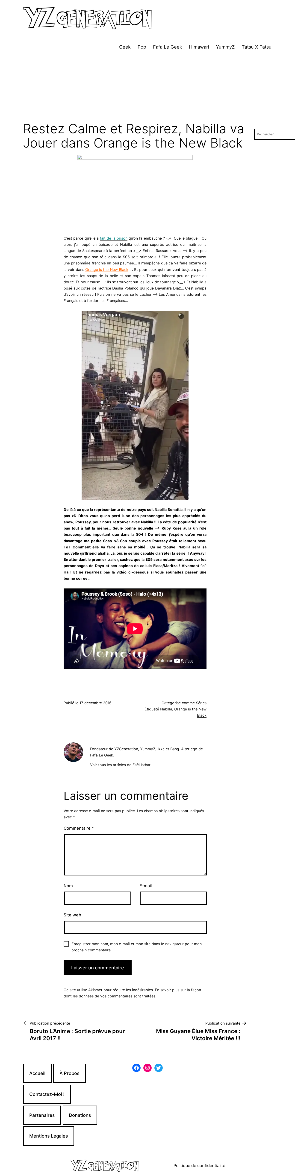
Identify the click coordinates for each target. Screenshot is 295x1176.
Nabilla (166, 709)
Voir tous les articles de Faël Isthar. (120, 764)
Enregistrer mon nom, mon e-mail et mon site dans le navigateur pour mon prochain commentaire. (136, 946)
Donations (80, 1115)
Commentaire (79, 828)
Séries (201, 703)
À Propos (69, 1073)
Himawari (199, 47)
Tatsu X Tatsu (256, 47)
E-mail (145, 885)
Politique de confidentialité (199, 1165)
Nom (68, 885)
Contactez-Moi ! (47, 1094)
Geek (125, 47)
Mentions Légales (48, 1136)
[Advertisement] (147, 87)
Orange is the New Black (106, 269)
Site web (72, 914)
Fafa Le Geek (167, 47)
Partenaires (42, 1115)
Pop (142, 47)
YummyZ (225, 47)
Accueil (37, 1073)
